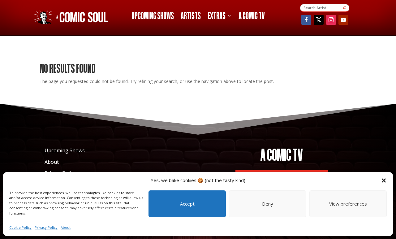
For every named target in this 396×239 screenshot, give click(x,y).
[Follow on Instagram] (331, 20)
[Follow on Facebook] (306, 20)
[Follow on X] (319, 20)
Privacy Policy (46, 227)
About (66, 227)
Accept (187, 204)
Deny (267, 204)
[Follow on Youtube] (343, 20)
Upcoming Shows (152, 16)
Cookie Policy (20, 227)
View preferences (348, 204)
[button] (384, 180)
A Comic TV (252, 16)
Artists (191, 16)
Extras (217, 16)
